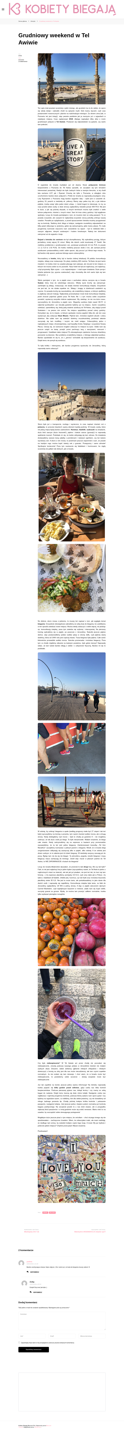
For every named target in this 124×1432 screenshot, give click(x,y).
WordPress (38, 1427)
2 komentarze (26, 62)
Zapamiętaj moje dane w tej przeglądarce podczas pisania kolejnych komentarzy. (47, 1343)
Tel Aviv (52, 1212)
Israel (45, 1212)
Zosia (20, 55)
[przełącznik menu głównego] (3, 9)
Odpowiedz (34, 1272)
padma (29, 1262)
